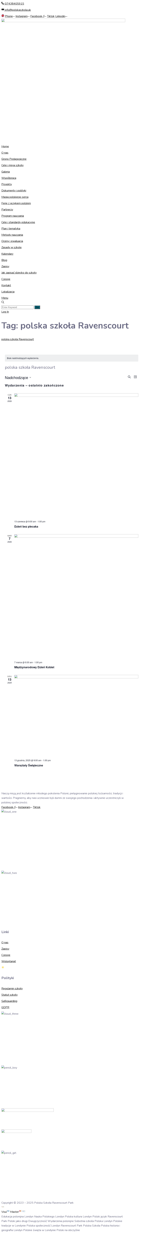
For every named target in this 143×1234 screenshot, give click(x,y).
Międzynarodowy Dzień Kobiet (34, 667)
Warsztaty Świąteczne (28, 765)
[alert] (71, 358)
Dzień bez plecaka (26, 526)
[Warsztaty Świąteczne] (76, 715)
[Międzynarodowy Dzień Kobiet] (76, 596)
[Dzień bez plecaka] (76, 455)
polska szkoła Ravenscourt (17, 339)
